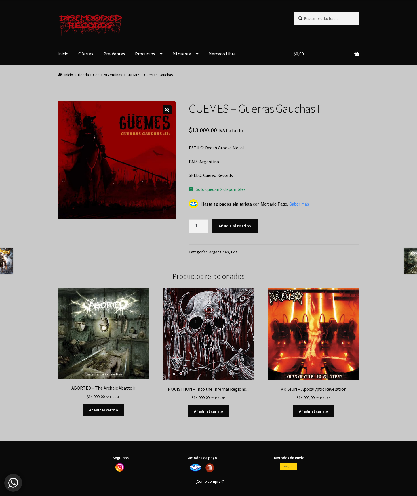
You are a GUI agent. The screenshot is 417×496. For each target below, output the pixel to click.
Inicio (63, 53)
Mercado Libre (222, 53)
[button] (167, 109)
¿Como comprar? (209, 481)
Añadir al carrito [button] (103, 410)
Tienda (83, 74)
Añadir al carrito (234, 226)
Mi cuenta (181, 53)
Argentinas (113, 74)
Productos (145, 53)
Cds (96, 74)
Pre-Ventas (114, 53)
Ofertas (85, 53)
